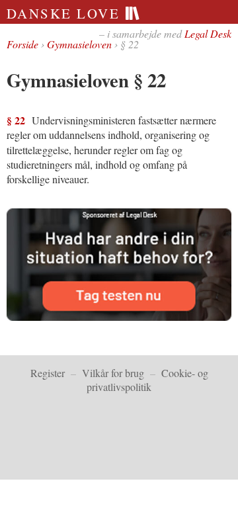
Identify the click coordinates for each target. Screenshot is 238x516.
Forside (22, 44)
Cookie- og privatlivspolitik (147, 380)
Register (47, 373)
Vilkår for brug (113, 373)
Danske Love (66, 13)
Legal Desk (207, 33)
